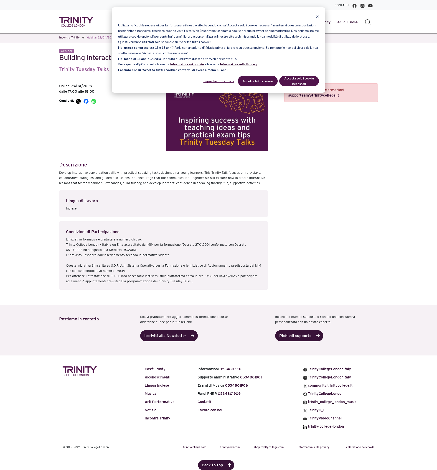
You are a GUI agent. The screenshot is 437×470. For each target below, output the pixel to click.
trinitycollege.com (194, 447)
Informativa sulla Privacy (238, 64)
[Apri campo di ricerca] (368, 22)
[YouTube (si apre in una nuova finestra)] (370, 5)
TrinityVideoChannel (324, 418)
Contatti (342, 5)
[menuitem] (346, 22)
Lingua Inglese (157, 385)
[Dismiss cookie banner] (317, 16)
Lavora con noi (210, 410)
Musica (150, 394)
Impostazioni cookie (218, 81)
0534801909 (229, 394)
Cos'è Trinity (155, 369)
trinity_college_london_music (331, 402)
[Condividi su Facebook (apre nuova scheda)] (86, 100)
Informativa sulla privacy (314, 447)
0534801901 (251, 377)
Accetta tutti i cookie (258, 81)
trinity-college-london (325, 426)
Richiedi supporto (295, 336)
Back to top (212, 465)
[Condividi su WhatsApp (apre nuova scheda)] (93, 100)
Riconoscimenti (157, 377)
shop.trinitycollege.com (269, 447)
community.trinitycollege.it (330, 385)
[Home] (80, 370)
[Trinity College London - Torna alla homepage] (76, 22)
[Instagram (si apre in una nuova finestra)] (362, 5)
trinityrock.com (230, 447)
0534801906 (236, 385)
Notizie (150, 410)
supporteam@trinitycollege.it (313, 95)
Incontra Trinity (69, 37)
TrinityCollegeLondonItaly (329, 369)
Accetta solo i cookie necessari (299, 81)
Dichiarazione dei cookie (359, 447)
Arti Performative (160, 402)
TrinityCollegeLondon (325, 394)
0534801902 (231, 369)
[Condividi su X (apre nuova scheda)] (79, 100)
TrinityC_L (316, 410)
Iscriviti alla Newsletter (165, 336)
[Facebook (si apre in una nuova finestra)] (354, 5)
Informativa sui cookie (187, 64)
